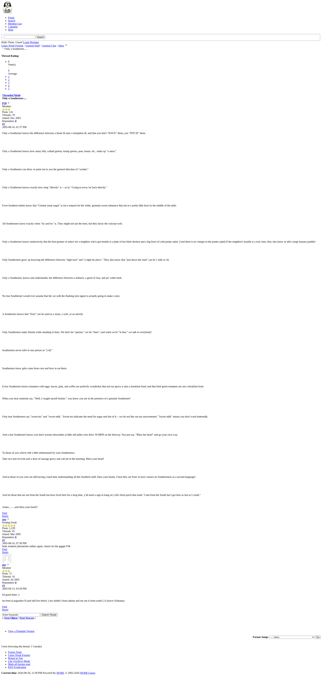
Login (26, 42)
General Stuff (32, 45)
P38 (4, 103)
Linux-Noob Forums (12, 45)
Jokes (61, 45)
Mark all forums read (19, 664)
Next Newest (26, 618)
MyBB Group (87, 672)
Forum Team (15, 652)
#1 (3, 124)
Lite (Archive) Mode (19, 661)
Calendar (13, 26)
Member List (15, 23)
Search (11, 20)
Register (34, 42)
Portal (11, 17)
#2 (3, 540)
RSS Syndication (17, 667)
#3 (3, 585)
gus (4, 564)
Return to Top (15, 658)
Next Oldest (10, 618)
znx (4, 519)
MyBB (60, 672)
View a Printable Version (21, 631)
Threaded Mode (11, 95)
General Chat (49, 45)
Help (10, 29)
